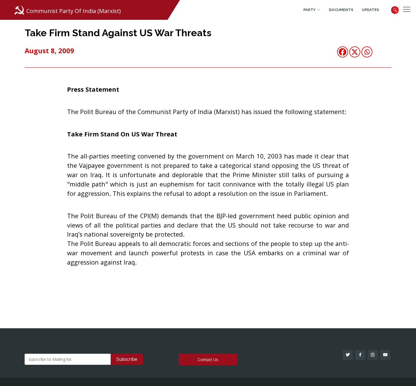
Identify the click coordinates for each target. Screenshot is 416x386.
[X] (354, 51)
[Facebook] (342, 51)
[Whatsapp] (366, 51)
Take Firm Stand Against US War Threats (118, 32)
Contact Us (208, 359)
